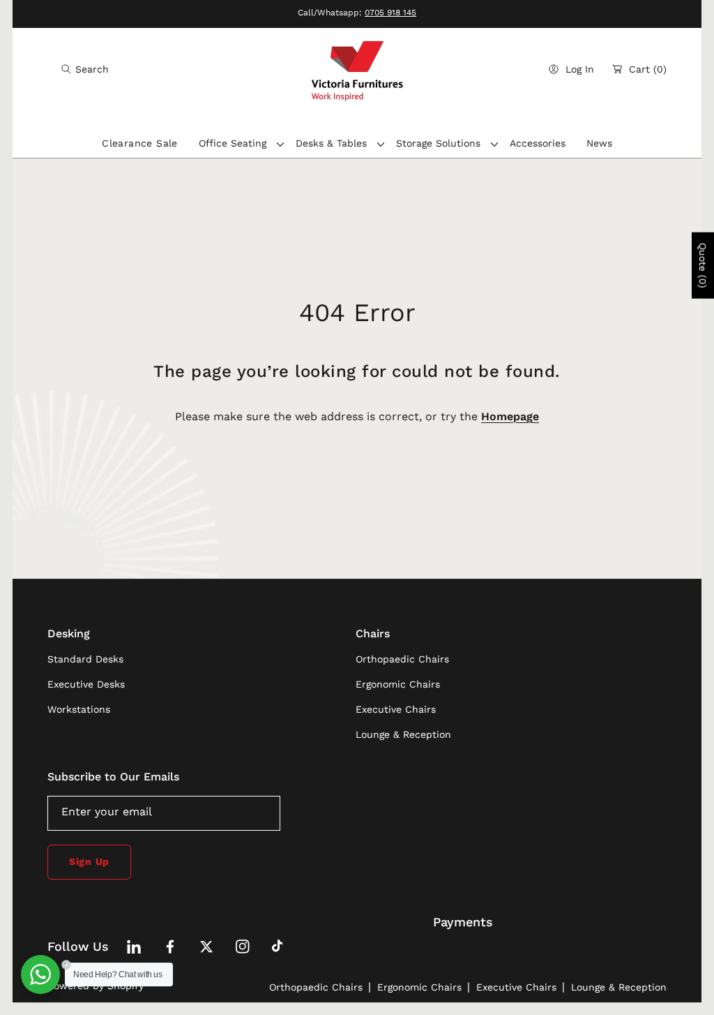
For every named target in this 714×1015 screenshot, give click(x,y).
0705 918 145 (390, 12)
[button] (85, 69)
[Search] (70, 69)
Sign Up (89, 861)
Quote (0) (702, 265)
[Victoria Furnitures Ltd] (357, 69)
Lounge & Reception (619, 987)
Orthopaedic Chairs (316, 987)
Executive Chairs (516, 987)
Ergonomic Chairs (419, 987)
